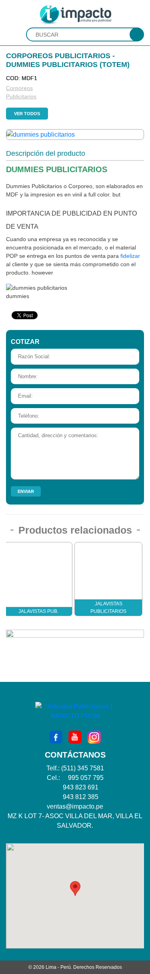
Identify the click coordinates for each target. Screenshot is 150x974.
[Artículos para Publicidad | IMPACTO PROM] (75, 14)
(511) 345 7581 (82, 768)
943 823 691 (80, 787)
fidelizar (130, 256)
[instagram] (94, 736)
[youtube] (75, 736)
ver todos (27, 113)
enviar (26, 491)
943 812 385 (80, 796)
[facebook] (55, 736)
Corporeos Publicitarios (11, 92)
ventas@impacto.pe (75, 806)
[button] (75, 888)
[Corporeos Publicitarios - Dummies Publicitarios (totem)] (40, 134)
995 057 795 (86, 777)
